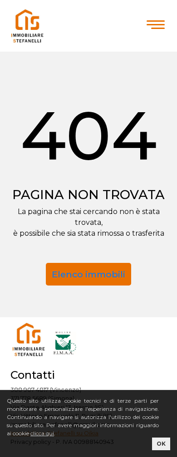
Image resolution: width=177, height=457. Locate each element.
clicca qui (42, 433)
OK (161, 443)
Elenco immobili (88, 274)
